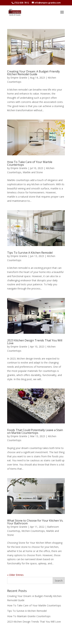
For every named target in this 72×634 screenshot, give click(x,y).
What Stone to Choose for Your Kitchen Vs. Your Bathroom (35, 522)
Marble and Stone (33, 172)
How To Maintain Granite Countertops (29, 616)
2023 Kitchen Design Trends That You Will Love (34, 341)
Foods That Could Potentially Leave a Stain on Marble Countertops (35, 431)
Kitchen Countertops (33, 531)
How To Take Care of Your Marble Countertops (29, 163)
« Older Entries (15, 574)
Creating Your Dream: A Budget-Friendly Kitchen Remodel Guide (33, 72)
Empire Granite (18, 77)
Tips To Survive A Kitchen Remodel (30, 253)
